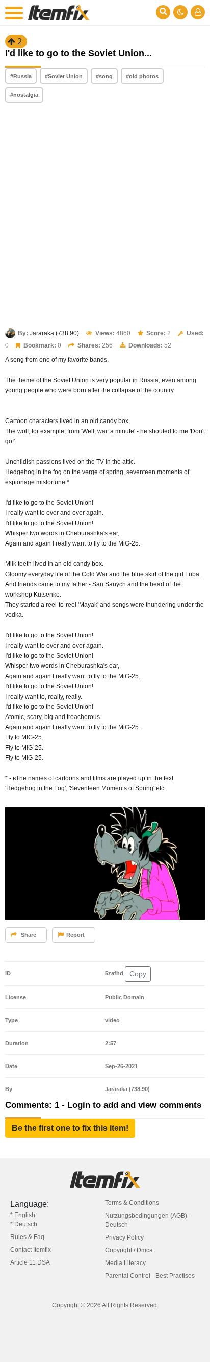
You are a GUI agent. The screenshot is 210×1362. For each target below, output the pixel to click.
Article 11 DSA (30, 1262)
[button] (70, 1128)
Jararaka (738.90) (54, 333)
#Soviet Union (64, 76)
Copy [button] (137, 974)
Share (27, 935)
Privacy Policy (124, 1237)
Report (75, 935)
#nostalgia (24, 95)
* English (22, 1215)
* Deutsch (23, 1224)
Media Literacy (125, 1263)
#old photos (142, 76)
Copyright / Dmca (129, 1250)
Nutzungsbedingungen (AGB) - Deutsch (148, 1220)
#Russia (21, 76)
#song (104, 76)
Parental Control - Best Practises (150, 1275)
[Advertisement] (105, 216)
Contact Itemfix (30, 1249)
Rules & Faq (27, 1237)
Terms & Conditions (132, 1202)
